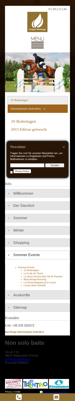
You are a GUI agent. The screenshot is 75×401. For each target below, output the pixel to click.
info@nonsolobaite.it (17, 359)
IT (49, 9)
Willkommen (23, 193)
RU (65, 9)
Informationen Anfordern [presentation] (26, 108)
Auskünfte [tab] (21, 295)
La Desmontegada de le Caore (40, 282)
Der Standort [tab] (23, 205)
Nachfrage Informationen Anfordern (24, 332)
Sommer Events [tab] (26, 255)
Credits (17, 392)
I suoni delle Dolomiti (35, 285)
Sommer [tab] (20, 218)
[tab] (38, 100)
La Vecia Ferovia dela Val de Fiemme (43, 276)
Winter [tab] (18, 230)
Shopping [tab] (21, 243)
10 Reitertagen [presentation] (19, 100)
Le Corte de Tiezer (33, 273)
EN (54, 9)
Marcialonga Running (35, 279)
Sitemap (20, 307)
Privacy (8, 392)
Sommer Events (26, 267)
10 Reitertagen (31, 270)
